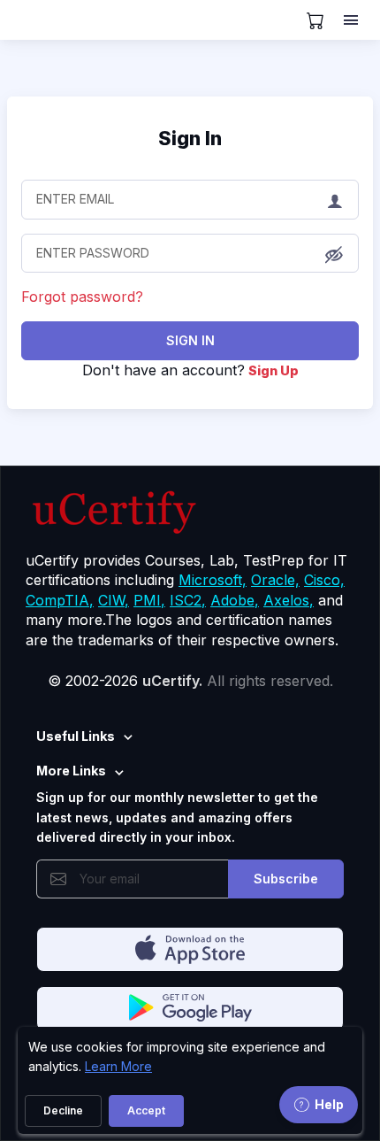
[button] (334, 254)
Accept (146, 1110)
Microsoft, (213, 580)
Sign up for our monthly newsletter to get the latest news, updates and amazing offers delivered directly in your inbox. (177, 817)
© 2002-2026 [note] (190, 681)
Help (329, 1104)
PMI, (149, 600)
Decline (63, 1110)
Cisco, (324, 580)
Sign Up (273, 370)
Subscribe (286, 878)
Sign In (190, 340)
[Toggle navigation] (352, 20)
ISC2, (188, 600)
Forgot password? (82, 296)
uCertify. (172, 681)
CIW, (113, 600)
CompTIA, (60, 600)
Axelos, (288, 600)
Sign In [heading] (190, 138)
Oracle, (275, 580)
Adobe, (234, 600)
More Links (71, 770)
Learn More (118, 1066)
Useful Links (75, 736)
